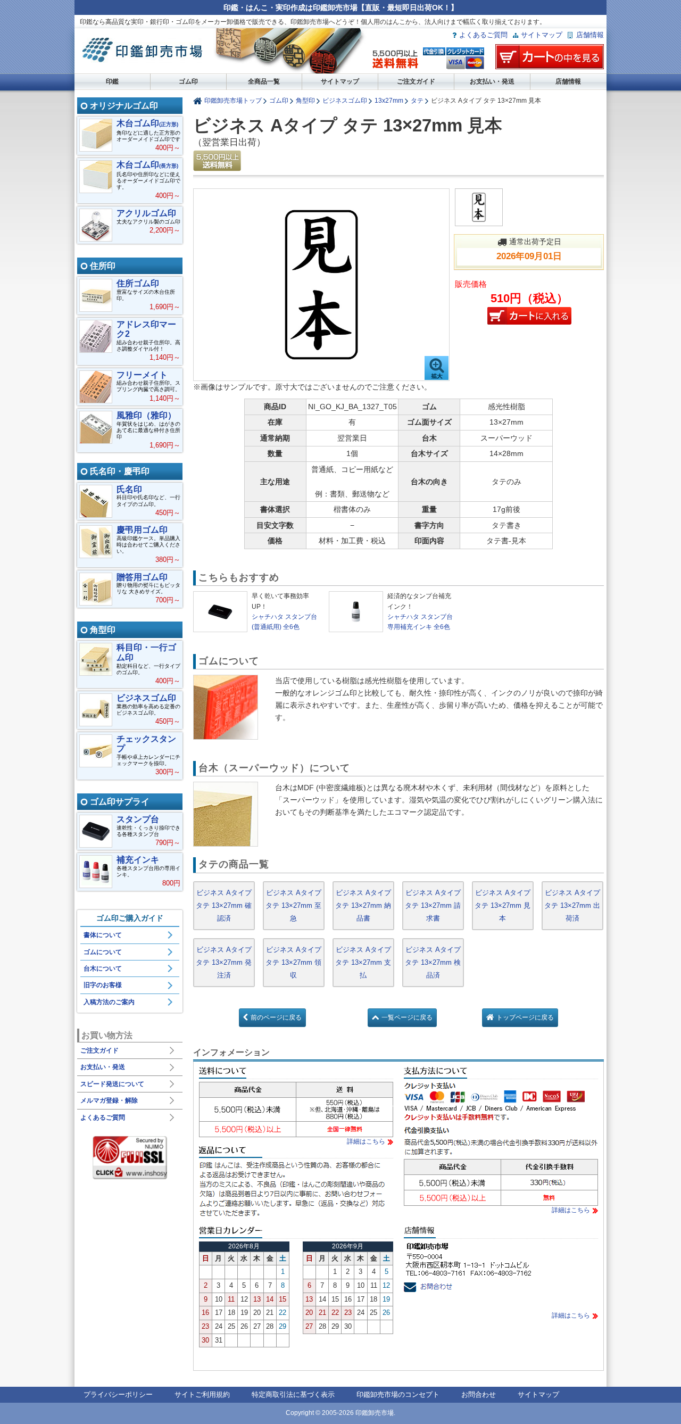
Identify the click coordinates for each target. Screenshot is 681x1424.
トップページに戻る (525, 1017)
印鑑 (112, 81)
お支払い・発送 (492, 81)
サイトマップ (541, 35)
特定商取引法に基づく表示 (293, 1394)
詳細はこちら (366, 1141)
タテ (417, 100)
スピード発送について (112, 1084)
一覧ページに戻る (407, 1017)
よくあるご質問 (483, 35)
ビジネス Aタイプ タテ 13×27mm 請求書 (433, 905)
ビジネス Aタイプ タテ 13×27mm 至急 (293, 905)
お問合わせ (478, 1394)
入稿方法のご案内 (109, 1002)
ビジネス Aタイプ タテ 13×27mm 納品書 (363, 905)
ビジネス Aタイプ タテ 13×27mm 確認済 (224, 905)
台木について (103, 968)
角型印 (305, 100)
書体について (103, 935)
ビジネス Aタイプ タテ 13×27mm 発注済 (224, 962)
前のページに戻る (276, 1017)
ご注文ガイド (416, 81)
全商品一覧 (264, 81)
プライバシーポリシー (118, 1394)
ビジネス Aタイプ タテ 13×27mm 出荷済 (572, 905)
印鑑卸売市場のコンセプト (397, 1394)
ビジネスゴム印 (344, 100)
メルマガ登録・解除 (109, 1100)
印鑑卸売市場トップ (233, 100)
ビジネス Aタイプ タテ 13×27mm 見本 (502, 905)
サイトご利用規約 (202, 1394)
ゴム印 (188, 81)
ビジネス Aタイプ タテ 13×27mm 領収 (293, 962)
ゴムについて (103, 952)
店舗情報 (590, 35)
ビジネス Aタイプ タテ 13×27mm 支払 (363, 962)
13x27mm (389, 100)
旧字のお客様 (103, 985)
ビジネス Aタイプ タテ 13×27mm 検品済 (433, 962)
